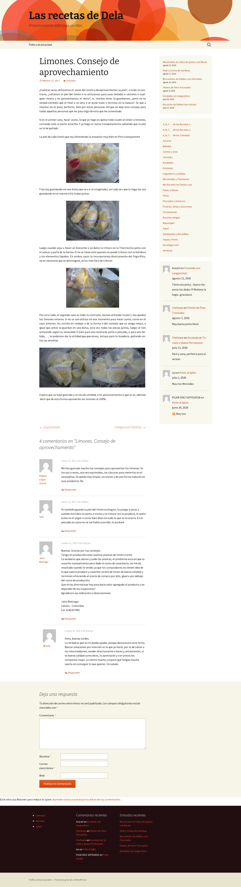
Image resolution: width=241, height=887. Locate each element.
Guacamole (49, 427)
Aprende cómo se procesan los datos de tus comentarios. (87, 799)
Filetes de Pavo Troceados (177, 87)
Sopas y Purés (170, 239)
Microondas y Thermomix (176, 179)
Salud (166, 228)
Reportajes (169, 223)
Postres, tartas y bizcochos (177, 206)
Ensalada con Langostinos (176, 96)
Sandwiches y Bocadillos (176, 234)
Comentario (47, 715)
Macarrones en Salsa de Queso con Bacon (185, 62)
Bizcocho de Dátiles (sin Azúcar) (179, 104)
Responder (70, 489)
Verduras (167, 250)
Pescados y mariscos (174, 201)
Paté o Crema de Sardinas (176, 70)
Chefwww (177, 307)
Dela (48, 646)
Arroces (167, 140)
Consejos (71, 80)
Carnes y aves (170, 151)
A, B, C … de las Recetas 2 (176, 129)
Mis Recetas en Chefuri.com (177, 184)
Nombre (45, 756)
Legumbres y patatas (174, 173)
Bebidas (167, 146)
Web (42, 775)
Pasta (166, 195)
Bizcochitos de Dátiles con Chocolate (182, 79)
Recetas (40, 821)
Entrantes (168, 168)
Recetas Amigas (171, 217)
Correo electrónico (47, 766)
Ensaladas (168, 162)
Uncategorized (171, 245)
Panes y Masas (170, 190)
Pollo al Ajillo (188, 372)
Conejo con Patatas (130, 427)
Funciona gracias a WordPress (71, 879)
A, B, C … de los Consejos (176, 135)
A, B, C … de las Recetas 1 (176, 124)
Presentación (170, 212)
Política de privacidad (40, 44)
